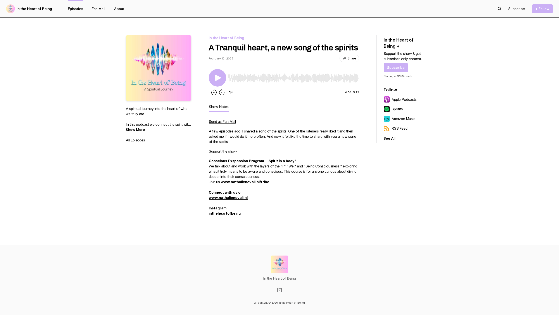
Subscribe (396, 67)
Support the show (223, 151)
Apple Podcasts (404, 99)
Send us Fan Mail (222, 121)
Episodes (75, 9)
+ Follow (542, 9)
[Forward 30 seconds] (222, 92)
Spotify (397, 109)
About (119, 9)
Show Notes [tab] (219, 106)
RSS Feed (399, 128)
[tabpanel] (284, 169)
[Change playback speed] (231, 92)
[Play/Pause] (217, 78)
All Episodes (135, 140)
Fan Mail (98, 9)
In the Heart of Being (34, 9)
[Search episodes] (499, 8)
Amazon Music (403, 119)
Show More (135, 129)
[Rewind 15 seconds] (214, 92)
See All (389, 138)
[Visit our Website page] (279, 290)
